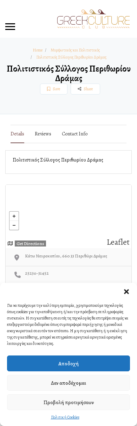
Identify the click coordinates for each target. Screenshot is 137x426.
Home (38, 50)
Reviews (43, 133)
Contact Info (74, 133)
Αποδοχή (68, 363)
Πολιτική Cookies (65, 417)
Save (56, 89)
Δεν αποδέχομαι (68, 383)
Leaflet (118, 242)
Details (17, 133)
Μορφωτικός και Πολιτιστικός (75, 50)
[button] (126, 291)
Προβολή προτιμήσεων (69, 402)
